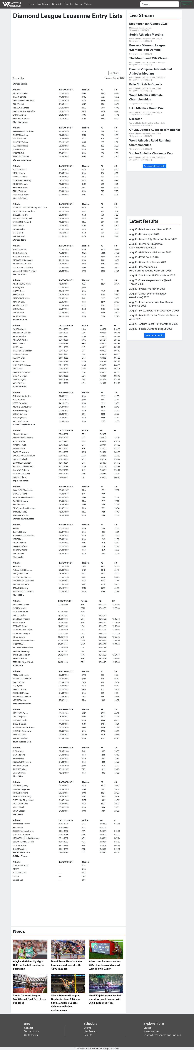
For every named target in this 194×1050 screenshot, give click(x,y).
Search (186, 4)
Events (87, 1027)
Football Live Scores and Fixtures (162, 1035)
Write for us (31, 1035)
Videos (88, 4)
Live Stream (43, 4)
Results (69, 4)
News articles (151, 1031)
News (78, 4)
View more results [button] (155, 335)
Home (31, 4)
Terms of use (31, 1031)
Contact (28, 1027)
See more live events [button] (154, 166)
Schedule (57, 4)
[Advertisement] (68, 43)
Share (116, 73)
